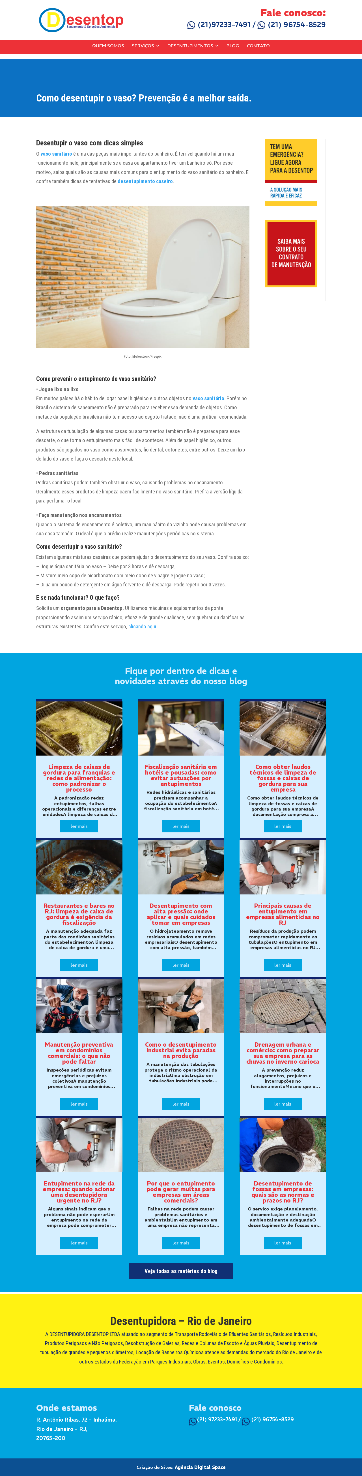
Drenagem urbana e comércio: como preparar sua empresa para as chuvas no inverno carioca (282, 1053)
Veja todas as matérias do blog (181, 1271)
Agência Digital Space (200, 1467)
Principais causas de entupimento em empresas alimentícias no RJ (283, 914)
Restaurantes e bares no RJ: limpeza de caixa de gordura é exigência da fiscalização (79, 914)
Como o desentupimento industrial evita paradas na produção (181, 1050)
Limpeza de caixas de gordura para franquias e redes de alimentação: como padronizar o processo (79, 778)
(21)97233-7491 (223, 24)
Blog (233, 45)
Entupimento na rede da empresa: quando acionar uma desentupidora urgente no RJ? (79, 1192)
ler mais (79, 826)
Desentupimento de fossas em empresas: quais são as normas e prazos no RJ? (282, 1192)
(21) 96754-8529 (296, 24)
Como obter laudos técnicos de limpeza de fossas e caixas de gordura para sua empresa (282, 778)
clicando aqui (142, 626)
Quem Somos (108, 45)
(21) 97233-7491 (217, 1419)
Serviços (143, 45)
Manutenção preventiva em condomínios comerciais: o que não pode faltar (79, 1053)
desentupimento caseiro (145, 181)
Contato (258, 45)
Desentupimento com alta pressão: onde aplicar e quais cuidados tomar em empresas (181, 914)
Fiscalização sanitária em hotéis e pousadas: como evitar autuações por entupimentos (181, 775)
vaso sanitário (56, 153)
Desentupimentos (190, 45)
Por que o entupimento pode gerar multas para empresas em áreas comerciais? (180, 1192)
